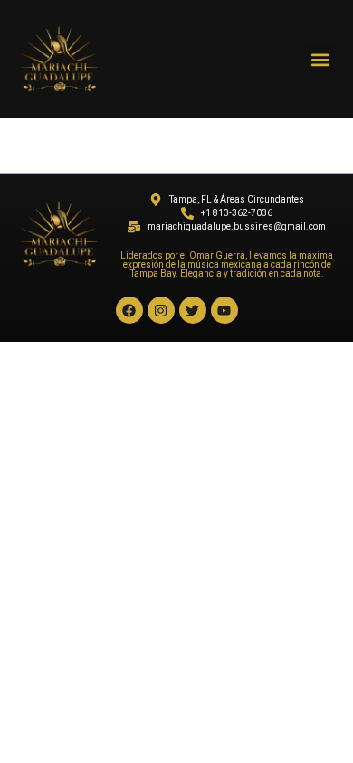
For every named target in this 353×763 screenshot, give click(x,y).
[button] (320, 59)
